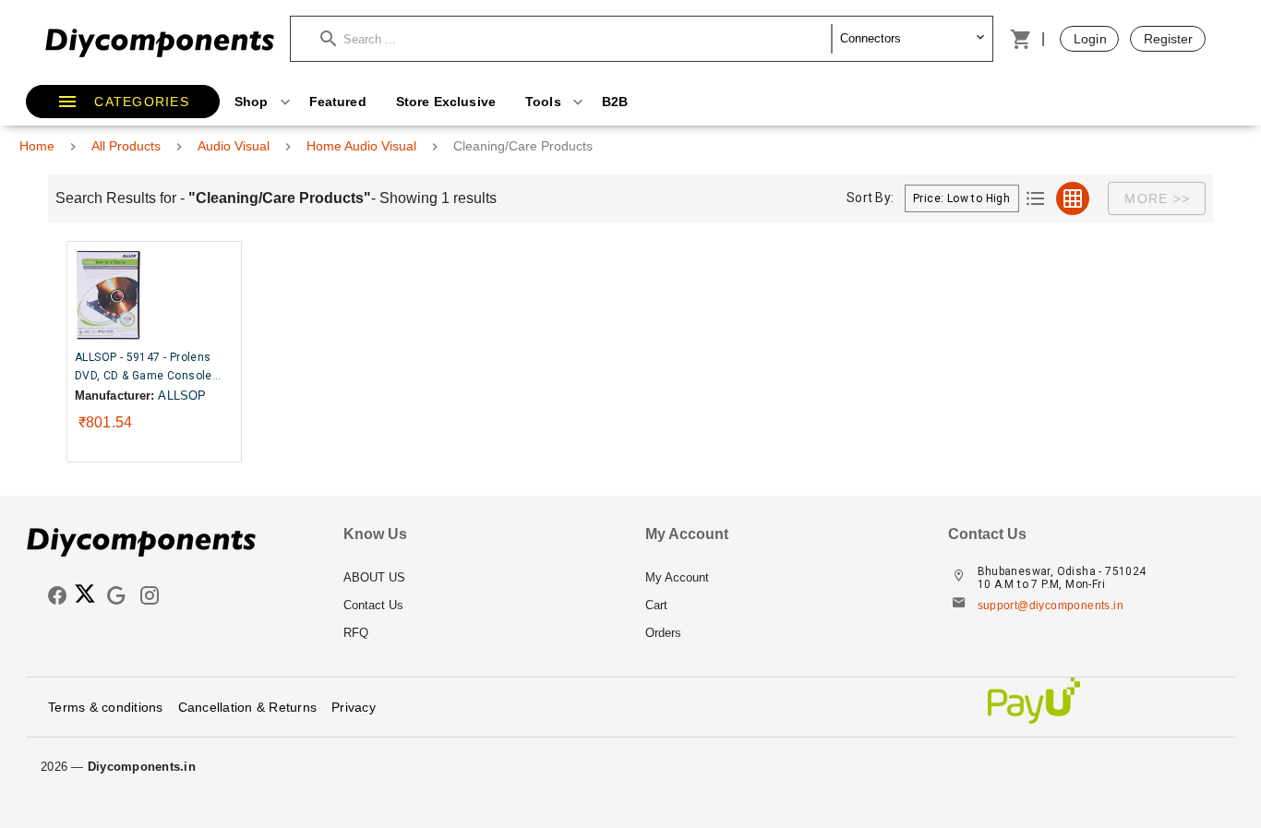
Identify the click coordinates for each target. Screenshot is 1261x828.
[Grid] (1072, 198)
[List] (1035, 198)
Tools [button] (545, 101)
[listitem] (480, 578)
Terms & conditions (105, 707)
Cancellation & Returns (248, 707)
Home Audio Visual (361, 145)
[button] (576, 39)
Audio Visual (234, 145)
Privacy (353, 707)
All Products (126, 145)
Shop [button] (253, 101)
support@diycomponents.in (1051, 605)
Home (36, 145)
